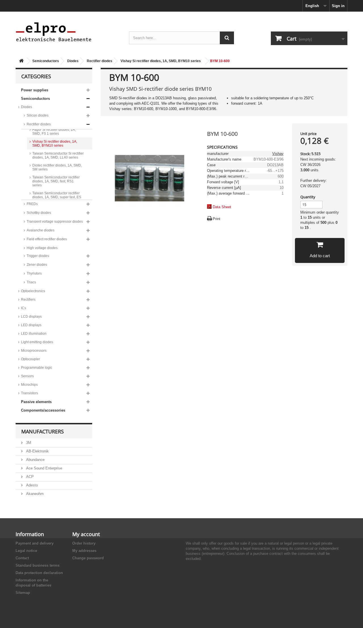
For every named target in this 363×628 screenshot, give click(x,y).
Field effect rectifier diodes (47, 239)
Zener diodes (37, 265)
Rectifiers (28, 300)
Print (216, 219)
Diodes (73, 61)
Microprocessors (34, 351)
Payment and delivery (35, 543)
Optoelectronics (33, 291)
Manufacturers (42, 431)
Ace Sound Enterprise (43, 468)
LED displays (31, 325)
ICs (23, 308)
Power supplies (34, 90)
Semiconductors (45, 61)
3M (28, 443)
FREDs (32, 204)
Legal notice (26, 551)
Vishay (278, 153)
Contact (22, 558)
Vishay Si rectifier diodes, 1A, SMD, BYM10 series (161, 61)
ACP (29, 477)
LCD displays (31, 317)
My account (86, 534)
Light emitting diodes (37, 342)
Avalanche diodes (40, 230)
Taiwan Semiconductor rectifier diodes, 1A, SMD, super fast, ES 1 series (56, 197)
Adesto (31, 485)
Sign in (338, 6)
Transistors (29, 393)
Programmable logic (36, 368)
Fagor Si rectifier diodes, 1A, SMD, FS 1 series (54, 132)
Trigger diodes (38, 256)
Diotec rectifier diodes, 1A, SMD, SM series (57, 167)
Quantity (307, 196)
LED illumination (34, 334)
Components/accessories (43, 410)
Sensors (27, 376)
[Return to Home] (21, 61)
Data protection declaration (39, 573)
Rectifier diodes (99, 61)
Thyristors (34, 273)
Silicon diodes (37, 115)
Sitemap (23, 593)
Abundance (35, 460)
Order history (84, 543)
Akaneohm (34, 494)
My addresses (84, 551)
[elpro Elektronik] (68, 32)
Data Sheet (222, 207)
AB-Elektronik (37, 451)
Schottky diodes (39, 213)
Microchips (29, 385)
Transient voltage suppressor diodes (55, 222)
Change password (88, 558)
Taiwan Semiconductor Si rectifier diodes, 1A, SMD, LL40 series (58, 155)
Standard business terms (38, 565)
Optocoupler (30, 359)
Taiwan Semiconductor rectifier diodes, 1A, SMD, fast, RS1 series (56, 181)
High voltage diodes (42, 248)
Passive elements (36, 402)
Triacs (31, 282)
